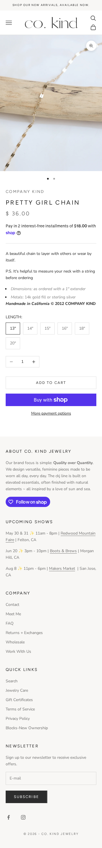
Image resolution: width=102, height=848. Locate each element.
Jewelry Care (17, 690)
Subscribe (26, 797)
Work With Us (18, 651)
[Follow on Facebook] (8, 817)
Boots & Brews (63, 551)
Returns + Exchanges (24, 632)
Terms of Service (20, 709)
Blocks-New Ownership (27, 728)
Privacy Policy (18, 718)
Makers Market (62, 568)
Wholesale (15, 642)
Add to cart (51, 383)
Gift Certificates (19, 699)
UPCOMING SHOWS (29, 521)
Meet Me (13, 614)
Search (12, 681)
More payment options (51, 413)
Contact (12, 604)
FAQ (10, 623)
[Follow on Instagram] (23, 817)
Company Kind (25, 191)
